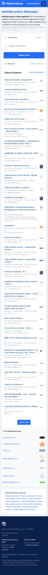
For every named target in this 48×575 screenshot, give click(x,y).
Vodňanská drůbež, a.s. (12, 444)
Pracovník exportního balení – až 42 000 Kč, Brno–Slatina (21, 295)
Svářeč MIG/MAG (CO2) (15, 89)
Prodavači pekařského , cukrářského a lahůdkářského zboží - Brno (22, 142)
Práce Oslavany (12, 501)
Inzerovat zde (33, 3)
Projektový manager (14, 197)
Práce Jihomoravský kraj (24, 509)
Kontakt (5, 535)
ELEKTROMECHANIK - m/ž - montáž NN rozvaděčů (20, 395)
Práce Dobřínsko (28, 501)
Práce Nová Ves (12, 496)
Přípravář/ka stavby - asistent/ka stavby (20, 248)
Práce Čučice (21, 498)
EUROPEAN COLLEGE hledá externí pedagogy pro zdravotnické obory (20, 208)
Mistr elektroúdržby (13, 318)
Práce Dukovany (13, 506)
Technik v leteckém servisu (16, 165)
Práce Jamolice (27, 496)
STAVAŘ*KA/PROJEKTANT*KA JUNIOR (21, 406)
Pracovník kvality (12, 237)
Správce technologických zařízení (20, 109)
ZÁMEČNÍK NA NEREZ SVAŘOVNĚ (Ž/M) (21, 153)
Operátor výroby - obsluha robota (20, 372)
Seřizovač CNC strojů (14, 119)
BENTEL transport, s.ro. (11, 482)
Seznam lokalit (29, 540)
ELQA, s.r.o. (7, 450)
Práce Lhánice (35, 498)
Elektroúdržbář (11, 362)
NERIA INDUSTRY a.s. (10, 459)
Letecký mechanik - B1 (14, 272)
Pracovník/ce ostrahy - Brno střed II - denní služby (20, 130)
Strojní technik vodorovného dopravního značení (17, 307)
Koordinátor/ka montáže (16, 99)
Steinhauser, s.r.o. (10, 437)
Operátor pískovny (13, 384)
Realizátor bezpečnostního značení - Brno (20, 282)
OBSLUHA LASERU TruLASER (16, 187)
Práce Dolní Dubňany (32, 504)
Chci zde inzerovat (36, 72)
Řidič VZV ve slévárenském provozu (20, 338)
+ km (38, 37)
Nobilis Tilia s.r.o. (9, 476)
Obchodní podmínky (10, 533)
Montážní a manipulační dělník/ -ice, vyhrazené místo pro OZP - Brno (21, 351)
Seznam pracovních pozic (10, 541)
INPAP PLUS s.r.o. (9, 468)
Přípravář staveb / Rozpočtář (18, 80)
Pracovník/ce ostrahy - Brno (17, 328)
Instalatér (9, 225)
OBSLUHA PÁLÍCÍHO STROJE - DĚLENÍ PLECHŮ (20, 176)
